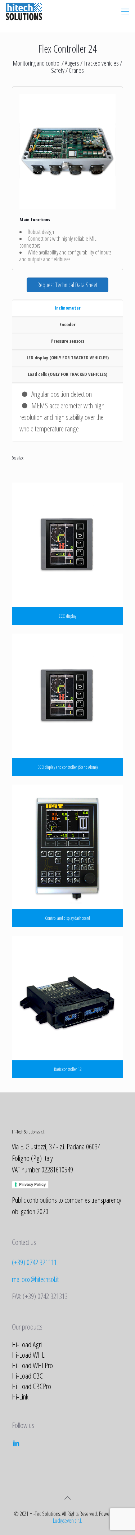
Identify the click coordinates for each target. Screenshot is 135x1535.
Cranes (76, 70)
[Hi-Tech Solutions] (23, 11)
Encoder (67, 324)
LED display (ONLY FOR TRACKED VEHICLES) (68, 357)
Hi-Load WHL (28, 1355)
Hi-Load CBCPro (31, 1386)
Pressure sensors (67, 341)
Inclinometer (68, 308)
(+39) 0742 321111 (34, 1262)
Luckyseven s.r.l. (67, 1521)
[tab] (67, 308)
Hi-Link (20, 1397)
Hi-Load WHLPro (32, 1365)
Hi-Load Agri (27, 1344)
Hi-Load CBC (27, 1376)
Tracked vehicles (101, 63)
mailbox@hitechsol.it (35, 1279)
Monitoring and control (36, 63)
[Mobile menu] (125, 11)
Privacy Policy (32, 1184)
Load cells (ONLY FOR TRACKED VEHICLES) (67, 374)
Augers (72, 63)
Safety (57, 70)
